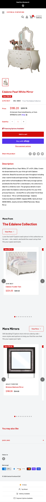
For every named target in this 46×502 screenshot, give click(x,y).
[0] (31, 17)
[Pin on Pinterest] (34, 153)
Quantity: (5, 122)
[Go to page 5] (22, 316)
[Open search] (23, 17)
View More (8, 232)
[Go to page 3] (18, 316)
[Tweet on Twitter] (38, 153)
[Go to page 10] (31, 316)
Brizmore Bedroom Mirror (15, 387)
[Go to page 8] (27, 316)
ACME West (6, 101)
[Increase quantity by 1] (23, 121)
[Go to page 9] (29, 316)
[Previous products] (4, 281)
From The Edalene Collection (31, 101)
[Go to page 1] (15, 316)
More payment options (23, 146)
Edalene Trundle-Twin (13, 287)
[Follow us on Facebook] (3, 458)
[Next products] (42, 281)
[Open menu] (3, 12)
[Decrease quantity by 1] (12, 121)
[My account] (27, 17)
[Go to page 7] (25, 316)
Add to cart (23, 134)
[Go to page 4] (20, 316)
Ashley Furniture (12, 384)
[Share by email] (42, 153)
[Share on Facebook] (30, 153)
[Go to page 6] (23, 316)
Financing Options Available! (14, 128)
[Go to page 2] (16, 316)
